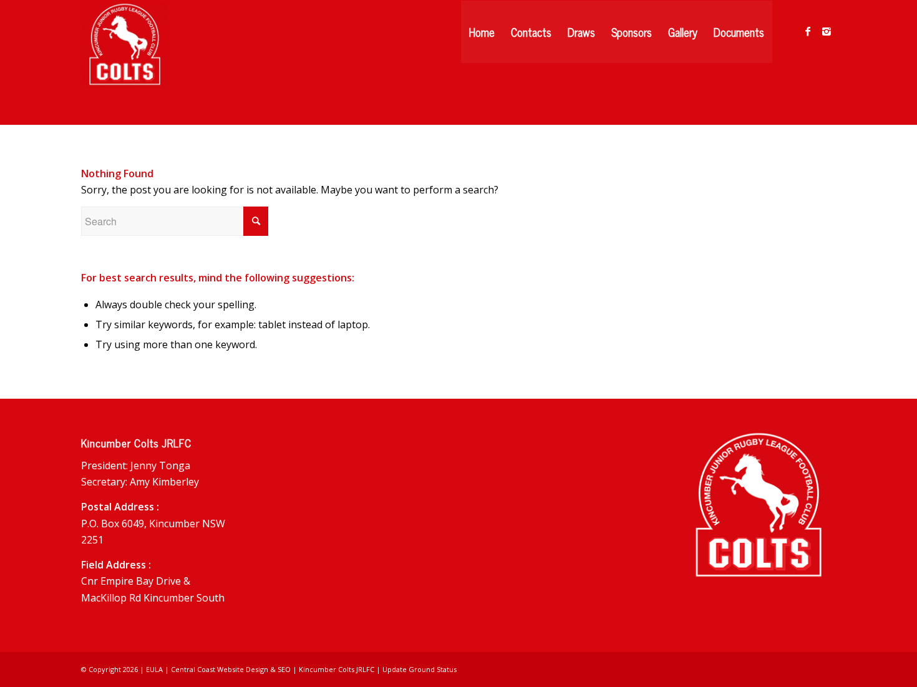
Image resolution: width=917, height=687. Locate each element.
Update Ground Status (419, 669)
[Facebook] (807, 31)
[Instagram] (826, 31)
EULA (154, 669)
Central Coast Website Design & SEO (231, 669)
